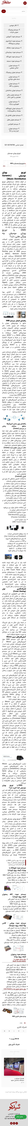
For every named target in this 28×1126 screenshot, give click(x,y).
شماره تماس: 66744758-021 (14, 145)
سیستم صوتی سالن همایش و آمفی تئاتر (14, 96)
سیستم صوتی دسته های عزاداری (14, 78)
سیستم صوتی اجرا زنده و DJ (14, 129)
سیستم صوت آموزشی (13, 36)
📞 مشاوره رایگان (20, 1117)
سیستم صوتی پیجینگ (13, 72)
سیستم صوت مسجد (13, 61)
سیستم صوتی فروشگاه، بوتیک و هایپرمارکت (13, 109)
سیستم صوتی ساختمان (13, 90)
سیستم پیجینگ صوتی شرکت (13, 31)
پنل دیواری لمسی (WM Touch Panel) (19, 520)
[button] (25, 3)
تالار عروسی (13, 25)
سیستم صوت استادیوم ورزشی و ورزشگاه (13, 42)
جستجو (4, 11)
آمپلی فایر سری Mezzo (14, 626)
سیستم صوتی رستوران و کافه (14, 84)
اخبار (21, 1082)
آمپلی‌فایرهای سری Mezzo (17, 656)
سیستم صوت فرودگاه (13, 56)
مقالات (21, 1023)
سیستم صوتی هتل (13, 120)
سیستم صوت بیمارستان (13, 52)
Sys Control (9, 536)
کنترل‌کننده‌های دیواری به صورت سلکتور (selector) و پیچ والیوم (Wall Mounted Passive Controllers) (16, 513)
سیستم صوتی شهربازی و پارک (14, 102)
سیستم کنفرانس (13, 124)
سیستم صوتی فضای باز (13, 115)
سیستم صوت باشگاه (13, 48)
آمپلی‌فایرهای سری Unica (11, 646)
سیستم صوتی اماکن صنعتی (13, 66)
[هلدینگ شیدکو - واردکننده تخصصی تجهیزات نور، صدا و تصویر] (5, 2)
